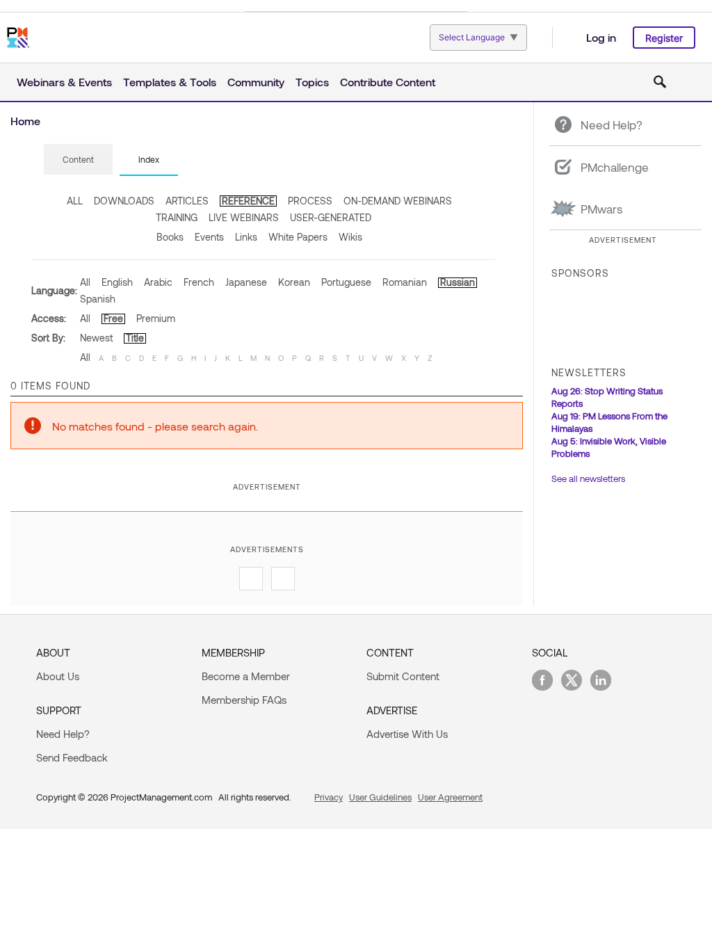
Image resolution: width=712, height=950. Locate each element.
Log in (601, 37)
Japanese (246, 282)
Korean (294, 282)
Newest (96, 338)
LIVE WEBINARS (244, 217)
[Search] (660, 82)
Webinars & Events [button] (64, 81)
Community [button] (255, 81)
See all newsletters (588, 478)
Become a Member (246, 676)
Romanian (404, 282)
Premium (155, 318)
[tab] (78, 160)
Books (170, 237)
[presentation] (78, 159)
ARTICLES (187, 201)
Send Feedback (72, 757)
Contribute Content (387, 81)
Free (113, 318)
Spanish (97, 299)
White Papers (297, 237)
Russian (457, 282)
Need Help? (63, 733)
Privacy (328, 797)
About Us (57, 676)
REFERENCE (248, 201)
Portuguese (346, 282)
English (117, 282)
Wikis (350, 237)
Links (246, 237)
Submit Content (402, 676)
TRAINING (176, 217)
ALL (75, 201)
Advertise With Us (407, 733)
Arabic (158, 282)
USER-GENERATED (330, 217)
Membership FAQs (244, 699)
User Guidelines (380, 797)
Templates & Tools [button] (169, 81)
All (85, 282)
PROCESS (310, 201)
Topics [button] (312, 81)
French (199, 282)
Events (209, 237)
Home (25, 120)
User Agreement (450, 797)
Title (135, 338)
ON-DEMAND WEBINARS (397, 201)
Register (664, 38)
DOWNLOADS (124, 201)
